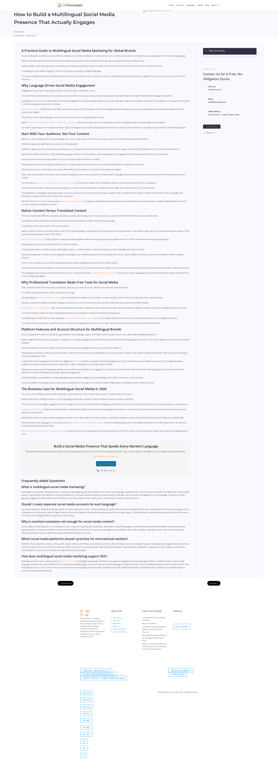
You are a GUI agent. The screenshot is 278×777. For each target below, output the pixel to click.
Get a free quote (106, 463)
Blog (207, 5)
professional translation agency (37, 308)
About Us (210, 133)
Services (180, 5)
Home (171, 5)
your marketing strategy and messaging (81, 318)
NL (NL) (86, 734)
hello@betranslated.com (107, 456)
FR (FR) (86, 713)
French (77, 361)
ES (84, 741)
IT (84, 755)
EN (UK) (86, 692)
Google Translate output (50, 297)
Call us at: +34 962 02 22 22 (96, 670)
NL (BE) (86, 727)
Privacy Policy (177, 674)
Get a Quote (211, 127)
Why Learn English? (149, 623)
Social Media (19, 35)
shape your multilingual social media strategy (56, 182)
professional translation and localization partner (44, 431)
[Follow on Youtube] (192, 618)
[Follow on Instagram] (188, 618)
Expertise (116, 620)
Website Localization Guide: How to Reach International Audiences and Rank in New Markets (154, 646)
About (200, 5)
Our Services (117, 618)
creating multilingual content (103, 273)
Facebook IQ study (31, 109)
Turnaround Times (119, 632)
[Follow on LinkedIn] (179, 618)
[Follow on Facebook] (175, 618)
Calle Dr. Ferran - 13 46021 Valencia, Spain (103, 677)
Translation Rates (119, 629)
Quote (214, 5)
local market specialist (72, 201)
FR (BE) (86, 720)
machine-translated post (34, 239)
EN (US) (86, 699)
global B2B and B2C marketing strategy (87, 422)
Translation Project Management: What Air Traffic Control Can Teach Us (154, 629)
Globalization (31, 35)
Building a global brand (32, 409)
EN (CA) (86, 706)
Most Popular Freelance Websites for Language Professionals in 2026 (154, 638)
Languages (190, 5)
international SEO (67, 561)
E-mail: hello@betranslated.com (99, 674)
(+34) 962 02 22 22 (214, 90)
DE (84, 748)
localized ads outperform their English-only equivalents (52, 122)
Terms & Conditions (181, 670)
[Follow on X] (183, 618)
